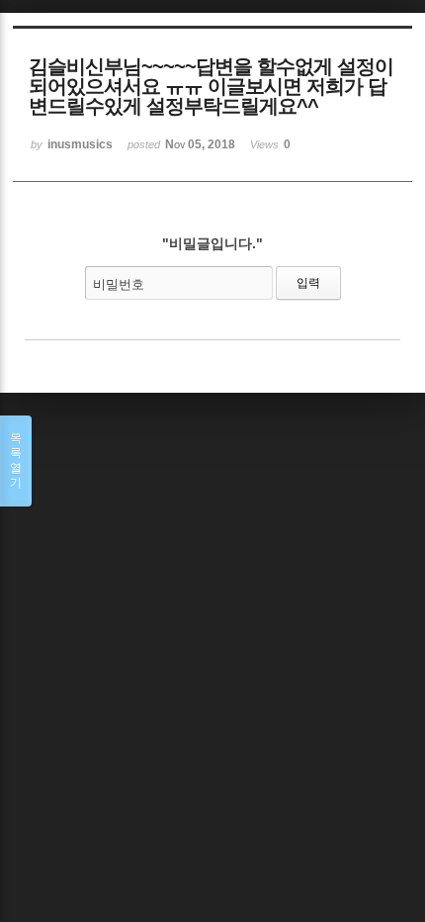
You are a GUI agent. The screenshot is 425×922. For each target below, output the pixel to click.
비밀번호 (118, 284)
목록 (16, 460)
